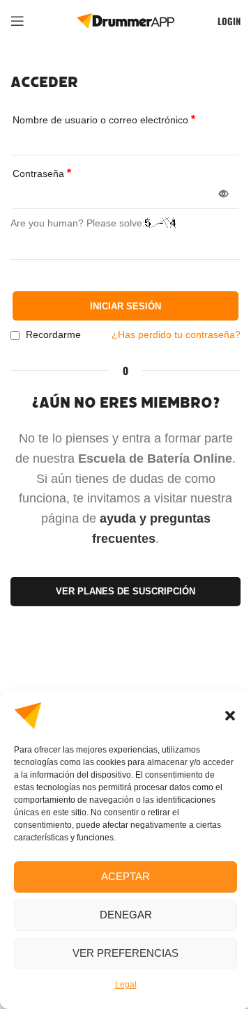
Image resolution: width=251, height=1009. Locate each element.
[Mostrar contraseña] (223, 194)
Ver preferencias (125, 953)
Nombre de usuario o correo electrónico (104, 119)
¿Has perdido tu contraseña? (176, 334)
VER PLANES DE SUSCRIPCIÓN (125, 591)
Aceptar (125, 876)
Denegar (126, 915)
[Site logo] (125, 20)
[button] (230, 716)
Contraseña (42, 173)
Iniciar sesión (125, 306)
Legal (126, 984)
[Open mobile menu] (17, 21)
